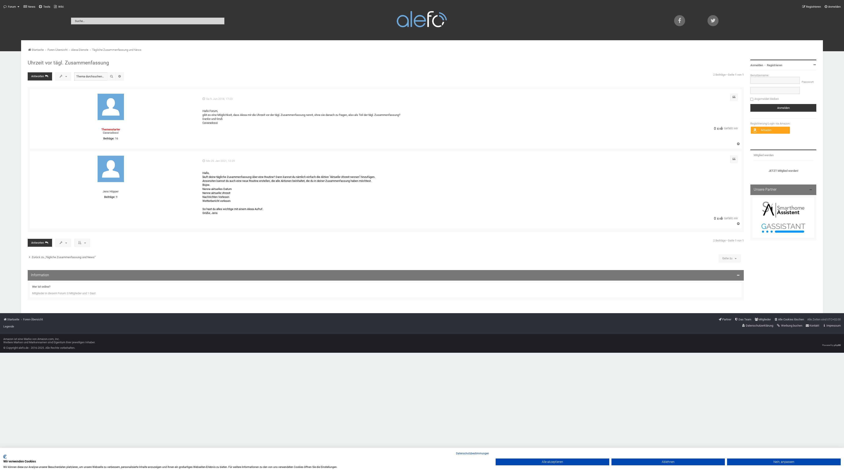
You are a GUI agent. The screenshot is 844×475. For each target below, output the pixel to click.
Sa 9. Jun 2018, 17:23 (219, 98)
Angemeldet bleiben (766, 98)
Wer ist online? (41, 286)
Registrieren (774, 65)
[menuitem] (29, 7)
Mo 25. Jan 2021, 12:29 (220, 161)
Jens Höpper (111, 191)
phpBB (837, 345)
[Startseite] (422, 20)
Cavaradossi (110, 132)
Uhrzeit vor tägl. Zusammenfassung (68, 63)
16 (116, 138)
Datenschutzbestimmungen (472, 453)
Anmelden (756, 65)
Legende (8, 326)
